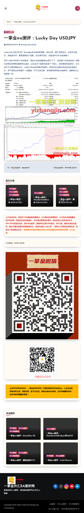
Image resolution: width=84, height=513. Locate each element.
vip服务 (52, 504)
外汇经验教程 (13, 195)
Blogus (34, 505)
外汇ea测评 (9, 32)
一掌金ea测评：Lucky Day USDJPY (40, 38)
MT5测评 (12, 189)
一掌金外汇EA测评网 (19, 486)
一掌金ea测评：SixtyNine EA (22, 436)
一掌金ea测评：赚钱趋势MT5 (22, 460)
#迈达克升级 (32, 45)
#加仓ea (24, 45)
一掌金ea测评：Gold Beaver (59, 460)
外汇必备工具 (54, 509)
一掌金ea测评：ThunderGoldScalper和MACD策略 (41, 200)
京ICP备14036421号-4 (70, 509)
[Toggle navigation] (5, 8)
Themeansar (9, 508)
